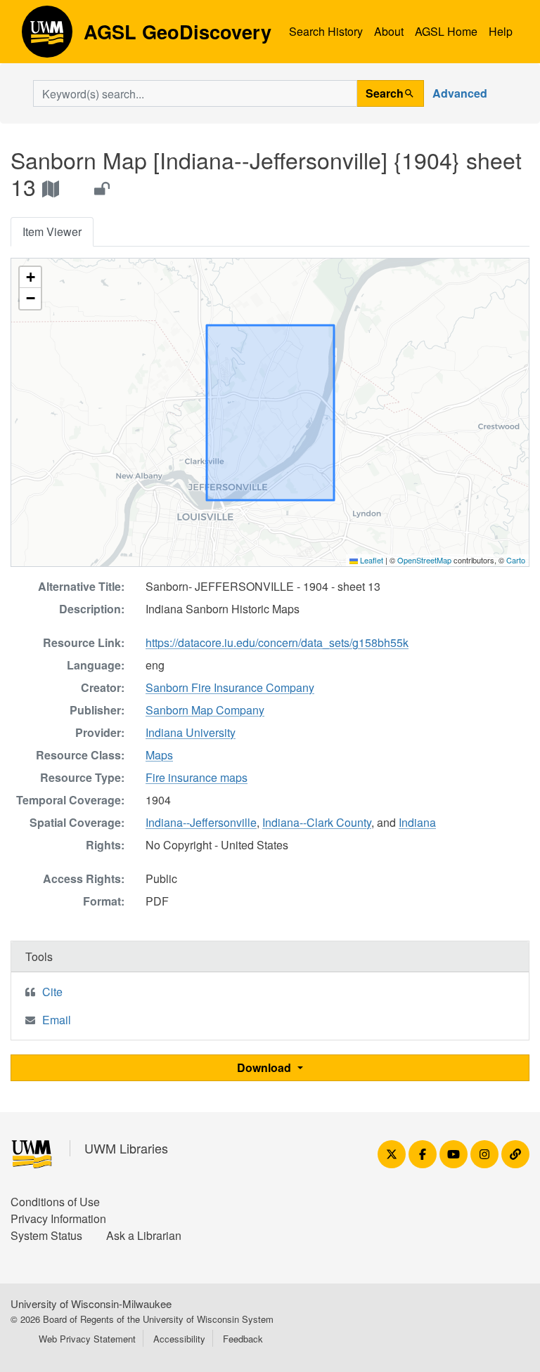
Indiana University (191, 732)
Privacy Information (58, 1218)
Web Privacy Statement (87, 1338)
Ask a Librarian (143, 1235)
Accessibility (179, 1338)
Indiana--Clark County (316, 822)
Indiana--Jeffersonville (201, 822)
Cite (52, 992)
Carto (515, 560)
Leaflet (370, 560)
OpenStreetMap (424, 560)
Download (265, 1067)
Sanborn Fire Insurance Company (230, 687)
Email (56, 1020)
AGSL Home (446, 31)
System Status (46, 1235)
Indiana (417, 822)
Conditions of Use (55, 1202)
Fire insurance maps (197, 777)
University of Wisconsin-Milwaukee (91, 1303)
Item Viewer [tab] (52, 231)
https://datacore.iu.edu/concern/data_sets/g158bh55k (277, 642)
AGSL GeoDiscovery (47, 36)
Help (501, 31)
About (389, 31)
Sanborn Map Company (205, 710)
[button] (30, 277)
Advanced (459, 93)
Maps (159, 755)
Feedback (243, 1338)
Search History (326, 31)
